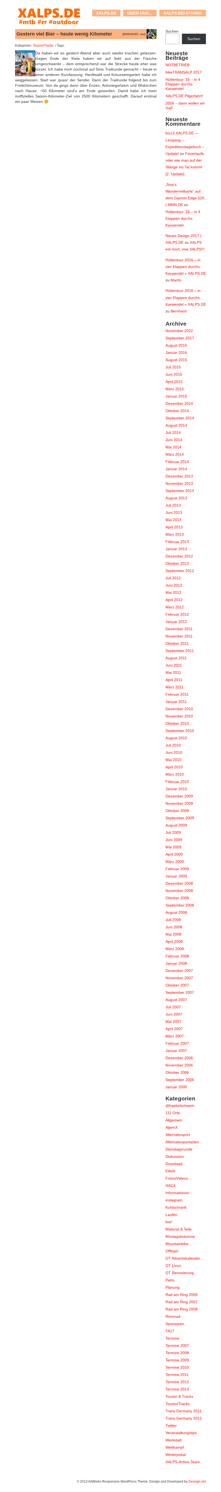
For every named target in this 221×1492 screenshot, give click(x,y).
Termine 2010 (177, 1367)
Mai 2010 (173, 760)
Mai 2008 (173, 934)
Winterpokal (175, 1454)
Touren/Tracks (43, 45)
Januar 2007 (176, 1050)
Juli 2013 (173, 505)
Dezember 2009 (179, 796)
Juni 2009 (173, 840)
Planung (172, 1287)
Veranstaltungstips (181, 1433)
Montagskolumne (180, 1236)
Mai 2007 (173, 1021)
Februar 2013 (177, 541)
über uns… (140, 13)
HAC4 (170, 1185)
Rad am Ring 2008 (181, 1309)
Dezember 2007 (179, 970)
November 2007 (179, 978)
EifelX (170, 1171)
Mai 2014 (173, 447)
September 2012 (179, 571)
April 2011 (173, 680)
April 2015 (174, 381)
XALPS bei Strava (182, 13)
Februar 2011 (177, 694)
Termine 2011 (177, 1374)
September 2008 (179, 905)
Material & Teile (178, 1229)
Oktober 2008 (177, 898)
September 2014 (179, 418)
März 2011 (174, 687)
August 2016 (176, 345)
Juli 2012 (173, 578)
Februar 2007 (177, 1043)
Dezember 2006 (179, 1058)
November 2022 (179, 331)
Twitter (171, 1425)
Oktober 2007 (177, 985)
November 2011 (179, 636)
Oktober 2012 (177, 563)
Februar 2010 (177, 781)
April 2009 (174, 854)
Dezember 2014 (179, 403)
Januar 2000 (176, 1087)
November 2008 (179, 890)
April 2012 (174, 600)
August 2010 (176, 738)
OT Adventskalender (182, 1258)
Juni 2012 (173, 585)
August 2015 (176, 360)
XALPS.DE (106, 13)
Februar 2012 (177, 614)
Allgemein (173, 1120)
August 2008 (176, 912)
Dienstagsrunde (178, 1149)
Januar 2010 (176, 789)
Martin (176, 280)
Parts (169, 1280)
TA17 (169, 1331)
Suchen (171, 31)
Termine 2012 (177, 1382)
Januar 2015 (176, 396)
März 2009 (174, 861)
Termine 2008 (177, 1353)
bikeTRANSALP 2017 (183, 72)
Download (173, 1164)
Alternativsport (177, 1134)
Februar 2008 (177, 956)
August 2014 (176, 425)
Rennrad (172, 1316)
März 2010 (174, 774)
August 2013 (176, 498)
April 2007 (174, 1029)
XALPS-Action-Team (182, 1462)
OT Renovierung (179, 1273)
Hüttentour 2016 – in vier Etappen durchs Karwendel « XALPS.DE (185, 267)
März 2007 (174, 1036)
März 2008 (174, 949)
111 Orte (172, 1113)
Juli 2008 (173, 920)
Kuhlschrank (176, 1207)
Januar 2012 (176, 621)
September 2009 (179, 818)
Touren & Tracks (179, 1396)
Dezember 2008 (179, 883)
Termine (172, 1338)
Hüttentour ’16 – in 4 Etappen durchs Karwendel (182, 84)
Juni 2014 (173, 440)
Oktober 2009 (177, 810)
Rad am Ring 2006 (181, 1294)
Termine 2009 (177, 1360)
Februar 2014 (177, 461)
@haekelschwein (179, 1105)
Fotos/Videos (176, 1178)
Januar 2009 (176, 876)
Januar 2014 (176, 469)
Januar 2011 (176, 701)
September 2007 (179, 992)
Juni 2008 (173, 927)
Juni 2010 (173, 752)
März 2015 (174, 389)
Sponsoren (174, 1324)
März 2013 (174, 534)
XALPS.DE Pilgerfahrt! (184, 96)
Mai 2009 (173, 847)
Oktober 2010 (177, 723)
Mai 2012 (173, 592)
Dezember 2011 (179, 629)
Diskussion (174, 1156)
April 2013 (174, 527)
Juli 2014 (173, 432)
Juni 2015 (173, 374)
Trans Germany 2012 (183, 1418)
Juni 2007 (173, 1014)
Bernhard (179, 311)
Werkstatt (173, 1440)
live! (168, 1222)
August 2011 (176, 658)
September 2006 (179, 1080)
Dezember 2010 (179, 709)
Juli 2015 (173, 367)
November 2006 (179, 1065)
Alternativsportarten (182, 1142)
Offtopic (172, 1251)
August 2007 (176, 1000)
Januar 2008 (176, 963)
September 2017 (179, 338)
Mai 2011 (173, 672)
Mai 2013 (173, 520)
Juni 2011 (173, 665)
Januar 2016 (176, 352)
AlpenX (171, 1127)
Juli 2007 (173, 1007)
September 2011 (179, 651)
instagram (173, 1200)
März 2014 (174, 454)
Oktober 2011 (177, 643)
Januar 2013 (176, 549)
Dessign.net (197, 1481)
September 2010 (179, 730)
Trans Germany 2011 (183, 1411)
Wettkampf (174, 1447)
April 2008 (174, 941)
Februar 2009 (177, 869)
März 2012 (174, 607)
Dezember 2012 (179, 556)
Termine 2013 (177, 1389)
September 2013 (179, 491)
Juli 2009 (173, 832)
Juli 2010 (173, 745)
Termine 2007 (177, 1345)
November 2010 (179, 716)
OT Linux (173, 1265)
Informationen (177, 1193)
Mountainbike (176, 1244)
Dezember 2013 (179, 476)
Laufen (171, 1214)
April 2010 (174, 767)
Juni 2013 (173, 512)
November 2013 (179, 483)
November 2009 (179, 803)
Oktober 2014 (177, 411)
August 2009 (176, 825)
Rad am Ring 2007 (181, 1302)
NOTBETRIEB (177, 65)
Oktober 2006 (177, 1072)
